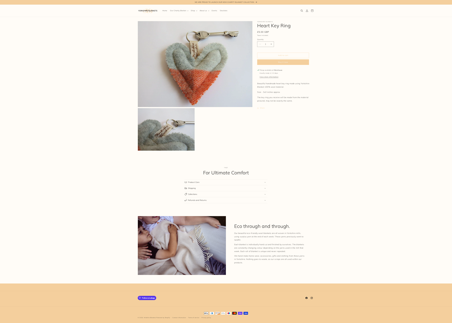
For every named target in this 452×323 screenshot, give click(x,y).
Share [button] (262, 108)
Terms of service (193, 317)
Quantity (260, 39)
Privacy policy (206, 317)
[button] (179, 10)
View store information (269, 77)
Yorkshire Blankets (150, 317)
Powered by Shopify (163, 317)
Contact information (179, 317)
